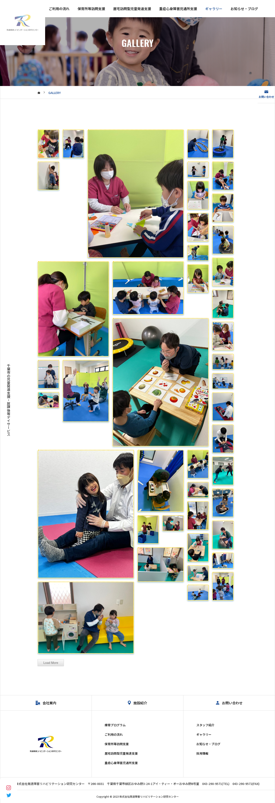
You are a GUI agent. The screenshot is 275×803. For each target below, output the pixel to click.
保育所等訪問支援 (91, 8)
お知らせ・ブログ (244, 8)
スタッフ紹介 (205, 724)
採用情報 (202, 753)
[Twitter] (8, 795)
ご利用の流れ (59, 8)
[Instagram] (8, 787)
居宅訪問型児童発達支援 (132, 8)
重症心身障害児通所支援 (178, 8)
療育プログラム (115, 724)
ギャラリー (213, 8)
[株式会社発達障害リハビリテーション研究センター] (22, 22)
